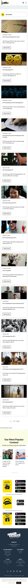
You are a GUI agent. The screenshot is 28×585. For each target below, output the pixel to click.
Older (17, 421)
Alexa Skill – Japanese (8, 560)
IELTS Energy (20, 549)
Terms (19, 575)
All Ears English (7, 549)
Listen (7, 559)
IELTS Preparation (20, 565)
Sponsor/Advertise (20, 560)
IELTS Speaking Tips (7, 102)
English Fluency (8, 552)
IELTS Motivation (7, 135)
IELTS (18, 37)
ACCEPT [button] (18, 582)
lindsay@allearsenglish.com (14, 544)
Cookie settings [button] (11, 582)
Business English (7, 554)
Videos (7, 555)
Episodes (20, 551)
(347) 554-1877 (14, 546)
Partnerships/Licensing (20, 562)
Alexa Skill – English (7, 562)
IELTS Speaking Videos (14, 369)
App (7, 564)
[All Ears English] (14, 535)
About (20, 559)
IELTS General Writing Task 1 (9, 37)
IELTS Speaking (6, 69)
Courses (20, 564)
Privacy (16, 575)
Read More (7, 47)
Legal (23, 575)
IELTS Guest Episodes (8, 202)
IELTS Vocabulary (7, 270)
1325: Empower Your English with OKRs (20, 463)
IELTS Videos (6, 369)
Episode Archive (8, 551)
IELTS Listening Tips (16, 135)
